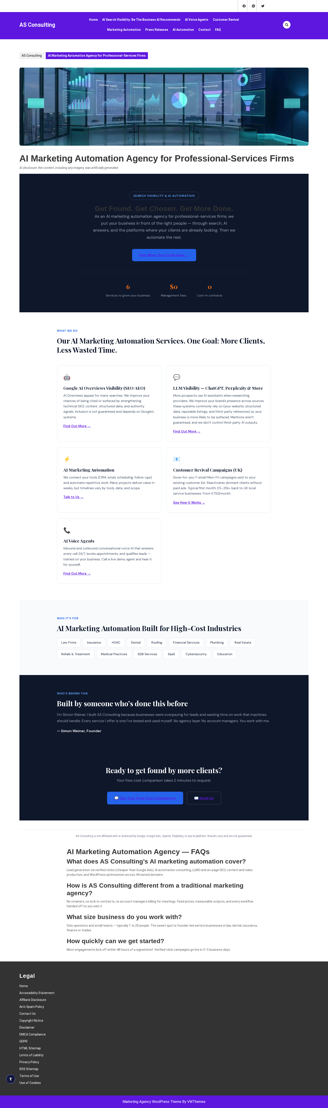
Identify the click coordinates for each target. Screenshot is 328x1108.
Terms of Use (29, 1076)
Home (93, 19)
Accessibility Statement (36, 993)
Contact (204, 29)
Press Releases (156, 29)
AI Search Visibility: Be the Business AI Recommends (141, 19)
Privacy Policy (29, 1062)
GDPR (23, 1041)
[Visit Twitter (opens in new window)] (261, 6)
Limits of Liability (31, 1055)
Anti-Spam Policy (31, 1007)
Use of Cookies (30, 1083)
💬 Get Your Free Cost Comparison (145, 798)
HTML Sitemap (30, 1048)
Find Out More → (77, 426)
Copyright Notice (31, 1020)
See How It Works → (189, 503)
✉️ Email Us (204, 798)
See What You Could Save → (164, 255)
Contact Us (27, 1013)
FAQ (218, 29)
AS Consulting (37, 25)
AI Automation (183, 29)
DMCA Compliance (32, 1034)
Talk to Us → (73, 497)
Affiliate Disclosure (32, 1000)
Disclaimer (27, 1027)
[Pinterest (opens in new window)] (251, 6)
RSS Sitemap (28, 1069)
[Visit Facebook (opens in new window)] (242, 6)
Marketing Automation (124, 29)
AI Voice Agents (196, 19)
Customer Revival (226, 19)
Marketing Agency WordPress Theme (151, 1102)
